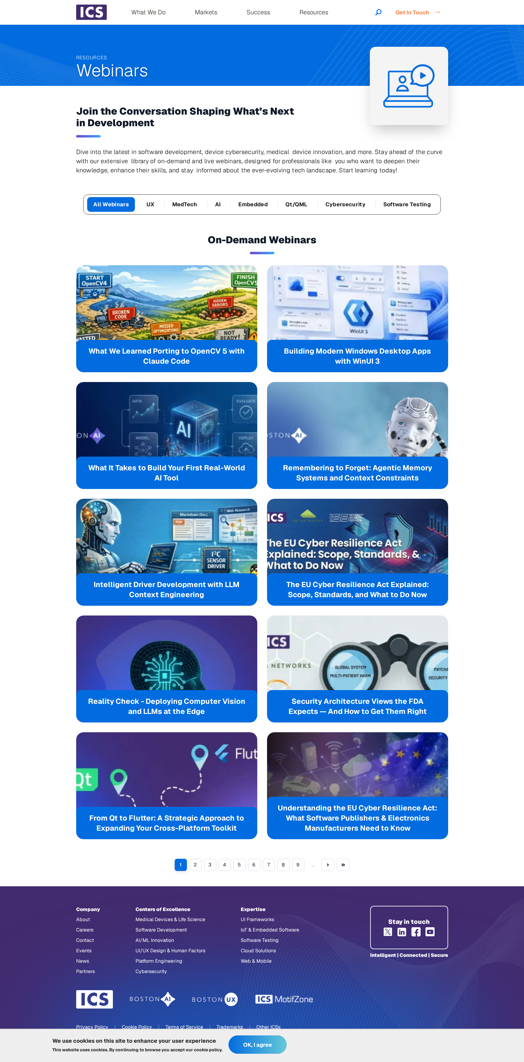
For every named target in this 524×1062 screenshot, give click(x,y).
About (83, 919)
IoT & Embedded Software (270, 930)
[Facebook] (416, 931)
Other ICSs (268, 1027)
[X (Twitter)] (387, 931)
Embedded (253, 204)
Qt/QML (296, 204)
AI (218, 204)
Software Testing (407, 204)
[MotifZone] (284, 999)
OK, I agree (257, 1044)
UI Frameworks (257, 919)
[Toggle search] (378, 12)
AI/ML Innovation (155, 940)
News (82, 961)
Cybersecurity (345, 204)
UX (150, 204)
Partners (85, 971)
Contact (85, 940)
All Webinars (111, 204)
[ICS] (94, 999)
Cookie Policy (137, 1027)
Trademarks (230, 1027)
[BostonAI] (152, 999)
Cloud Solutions (258, 950)
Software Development (161, 930)
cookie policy (207, 1050)
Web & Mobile (256, 961)
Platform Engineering (159, 961)
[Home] (91, 12)
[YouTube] (430, 931)
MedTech (184, 204)
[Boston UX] (215, 999)
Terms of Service (184, 1027)
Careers (84, 930)
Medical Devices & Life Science (170, 919)
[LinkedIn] (402, 931)
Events (83, 950)
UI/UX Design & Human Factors (170, 950)
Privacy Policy (92, 1027)
